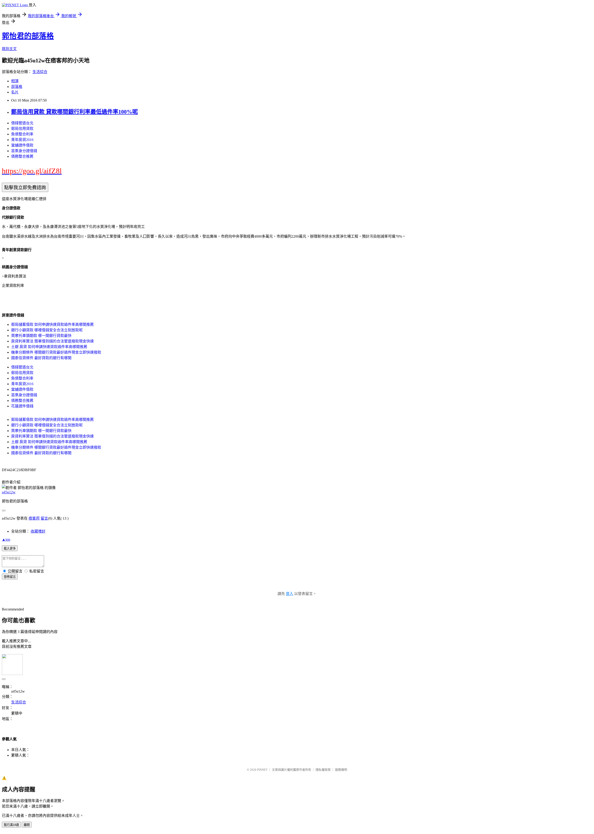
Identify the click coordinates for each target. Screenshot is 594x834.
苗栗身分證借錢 (24, 151)
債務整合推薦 (22, 156)
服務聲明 (341, 769)
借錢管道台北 (22, 123)
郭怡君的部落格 (28, 36)
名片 (15, 92)
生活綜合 (39, 72)
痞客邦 (34, 518)
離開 (27, 825)
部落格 (16, 87)
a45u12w (9, 492)
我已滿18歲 (11, 825)
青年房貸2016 (22, 140)
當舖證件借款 (22, 145)
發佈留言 (10, 576)
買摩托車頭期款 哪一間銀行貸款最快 (41, 336)
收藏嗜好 (38, 531)
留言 (44, 518)
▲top (6, 539)
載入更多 (10, 548)
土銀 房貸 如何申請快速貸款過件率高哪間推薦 (49, 347)
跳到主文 (9, 49)
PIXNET (262, 769)
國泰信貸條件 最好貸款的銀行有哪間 (41, 358)
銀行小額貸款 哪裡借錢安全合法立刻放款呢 (47, 330)
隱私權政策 (323, 769)
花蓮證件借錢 (22, 406)
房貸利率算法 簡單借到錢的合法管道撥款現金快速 (52, 341)
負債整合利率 (22, 134)
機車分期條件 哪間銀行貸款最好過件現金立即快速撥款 (56, 352)
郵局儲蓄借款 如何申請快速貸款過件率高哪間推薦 (52, 324)
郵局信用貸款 (22, 129)
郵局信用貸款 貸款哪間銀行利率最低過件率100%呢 (74, 112)
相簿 (15, 81)
